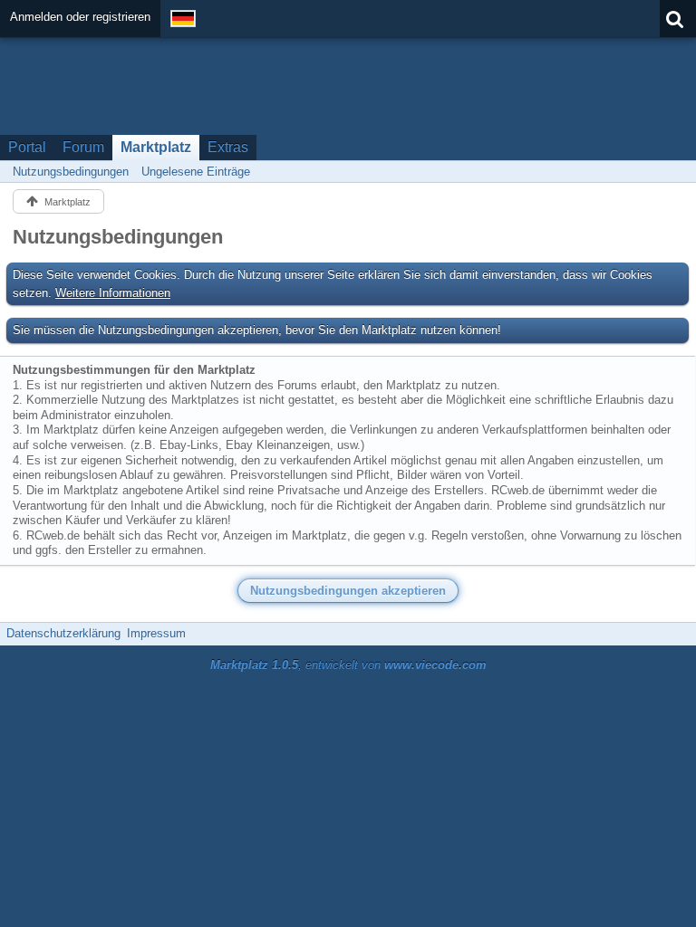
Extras (228, 147)
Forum (83, 147)
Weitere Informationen (112, 293)
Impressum (156, 633)
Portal (27, 147)
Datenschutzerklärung (63, 633)
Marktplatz (156, 147)
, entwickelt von (348, 665)
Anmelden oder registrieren (80, 17)
